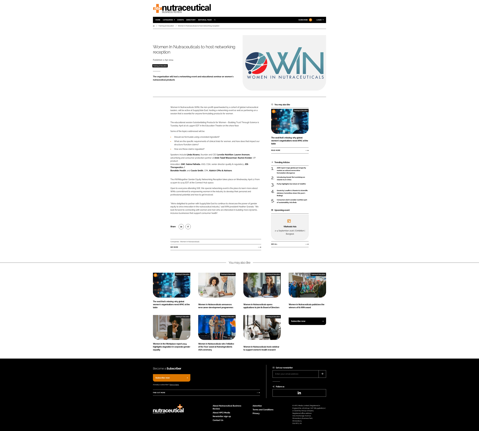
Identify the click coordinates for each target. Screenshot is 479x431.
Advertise (257, 406)
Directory (191, 20)
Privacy (256, 413)
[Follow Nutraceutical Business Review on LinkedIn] (299, 393)
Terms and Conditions (263, 409)
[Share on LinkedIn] (181, 226)
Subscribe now (298, 321)
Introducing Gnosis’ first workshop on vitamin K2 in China (293, 178)
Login (319, 20)
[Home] (154, 26)
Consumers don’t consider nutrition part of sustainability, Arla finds (293, 201)
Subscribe (303, 20)
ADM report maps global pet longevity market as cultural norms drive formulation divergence (293, 170)
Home (157, 20)
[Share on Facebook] (188, 226)
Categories (168, 20)
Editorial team (205, 20)
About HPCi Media (221, 412)
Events (180, 20)
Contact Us (218, 420)
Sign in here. (174, 385)
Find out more (159, 393)
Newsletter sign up (222, 416)
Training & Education (160, 66)
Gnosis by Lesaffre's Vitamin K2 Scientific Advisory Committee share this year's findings (293, 193)
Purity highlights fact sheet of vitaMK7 (293, 184)
